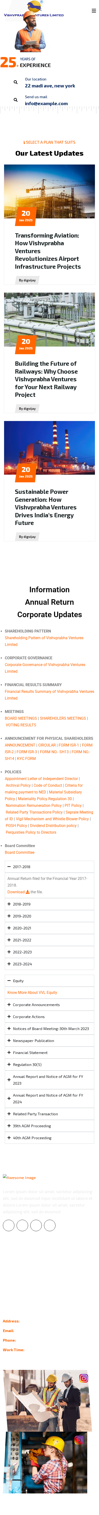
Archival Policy (18, 785)
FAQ (6, 1289)
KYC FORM (26, 758)
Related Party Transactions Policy (34, 812)
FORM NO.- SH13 (54, 752)
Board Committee (19, 852)
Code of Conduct (48, 785)
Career (9, 1269)
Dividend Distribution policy (53, 825)
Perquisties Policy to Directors (31, 832)
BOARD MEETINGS (21, 718)
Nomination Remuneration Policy (34, 805)
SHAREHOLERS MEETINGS (63, 718)
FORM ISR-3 (27, 752)
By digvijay (27, 280)
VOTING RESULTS (21, 725)
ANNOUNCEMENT (20, 745)
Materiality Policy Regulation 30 (45, 799)
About (8, 1260)
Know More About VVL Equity (32, 992)
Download (16, 892)
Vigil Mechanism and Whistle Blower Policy (52, 819)
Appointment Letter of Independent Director (41, 778)
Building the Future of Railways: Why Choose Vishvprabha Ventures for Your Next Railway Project (46, 379)
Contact (9, 1279)
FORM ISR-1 (69, 745)
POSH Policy (16, 825)
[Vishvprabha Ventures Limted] (34, 8)
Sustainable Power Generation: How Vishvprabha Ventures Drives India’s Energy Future (46, 507)
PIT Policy (73, 805)
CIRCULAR (47, 745)
